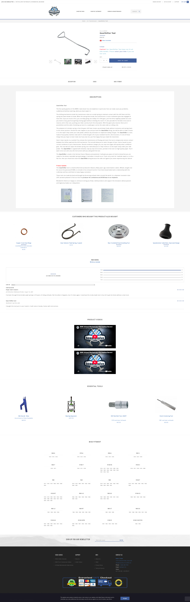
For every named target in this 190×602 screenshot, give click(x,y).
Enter (121, 540)
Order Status (78, 562)
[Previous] (50, 61)
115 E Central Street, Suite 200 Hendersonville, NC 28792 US (124, 560)
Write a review (95, 262)
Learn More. (109, 599)
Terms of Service (100, 568)
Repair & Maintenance (114, 11)
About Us (98, 559)
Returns (77, 559)
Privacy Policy (99, 565)
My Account (167, 2)
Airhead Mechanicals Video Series (64, 565)
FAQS (97, 562)
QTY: (101, 57)
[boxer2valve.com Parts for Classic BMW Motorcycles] (54, 11)
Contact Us (122, 567)
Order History (157, 2)
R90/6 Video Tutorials (60, 559)
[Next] (95, 61)
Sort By (8, 284)
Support (176, 2)
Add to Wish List (108, 67)
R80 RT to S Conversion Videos (63, 562)
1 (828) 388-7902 (124, 565)
